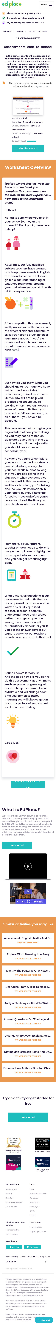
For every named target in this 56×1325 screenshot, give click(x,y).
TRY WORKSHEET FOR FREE (28, 959)
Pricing (9, 1193)
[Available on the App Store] (14, 1247)
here (14, 350)
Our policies (45, 1257)
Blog (32, 1189)
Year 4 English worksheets (30, 122)
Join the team (12, 1206)
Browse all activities (38, 1193)
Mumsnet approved (14, 1202)
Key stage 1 (34, 1198)
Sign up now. (42, 86)
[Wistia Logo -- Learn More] (38, 901)
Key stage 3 (34, 1206)
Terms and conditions (28, 1257)
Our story (9, 1198)
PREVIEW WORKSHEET (28, 942)
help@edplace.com (38, 1231)
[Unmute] (18, 901)
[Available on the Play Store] (32, 1247)
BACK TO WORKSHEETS (29, 38)
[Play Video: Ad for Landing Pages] (28, 891)
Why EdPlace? (12, 1189)
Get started (17, 845)
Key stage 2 (34, 1202)
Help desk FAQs (36, 1227)
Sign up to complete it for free (28, 784)
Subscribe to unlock (28, 148)
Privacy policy (12, 1257)
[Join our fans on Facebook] (45, 1262)
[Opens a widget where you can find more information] (44, 1320)
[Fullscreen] (28, 901)
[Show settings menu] (23, 901)
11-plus (32, 1215)
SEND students (12, 1234)
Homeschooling (12, 1230)
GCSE (32, 1211)
